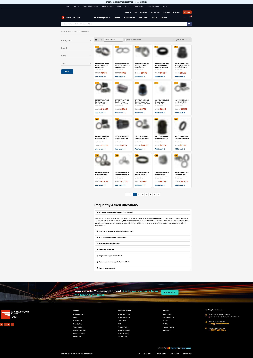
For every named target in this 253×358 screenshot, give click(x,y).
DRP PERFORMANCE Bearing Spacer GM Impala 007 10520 (162, 138)
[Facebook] (1, 324)
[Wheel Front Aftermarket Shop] (71, 17)
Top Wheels (138, 6)
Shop (119, 6)
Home (67, 6)
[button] (76, 40)
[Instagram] (5, 324)
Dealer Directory (152, 6)
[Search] (189, 24)
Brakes (76, 31)
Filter (67, 71)
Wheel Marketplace (90, 6)
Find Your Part (168, 292)
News (75, 6)
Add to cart (99, 76)
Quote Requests (107, 6)
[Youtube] (8, 324)
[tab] (143, 212)
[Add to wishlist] (108, 47)
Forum (127, 6)
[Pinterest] (12, 324)
